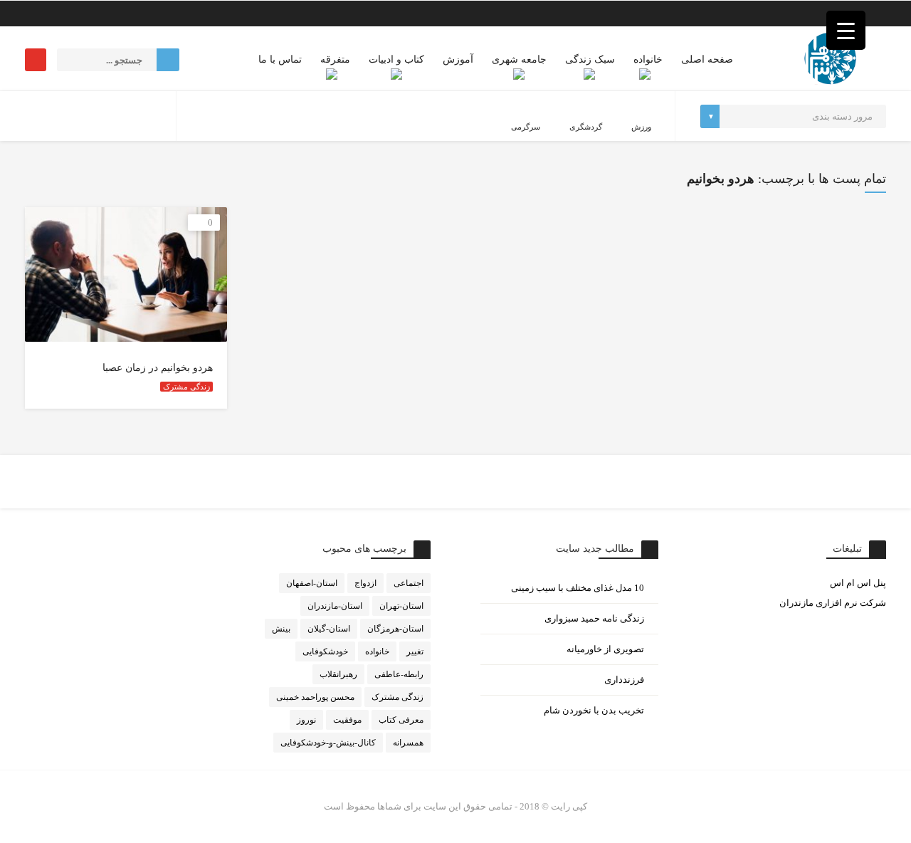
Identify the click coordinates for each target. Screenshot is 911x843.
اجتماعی (408, 583)
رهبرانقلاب (338, 674)
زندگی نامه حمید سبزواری (594, 618)
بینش (281, 629)
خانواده (648, 59)
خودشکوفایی (325, 651)
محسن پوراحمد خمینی (315, 697)
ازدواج (365, 583)
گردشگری (585, 126)
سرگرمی (525, 126)
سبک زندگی (590, 59)
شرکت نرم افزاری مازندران (832, 602)
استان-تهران (401, 606)
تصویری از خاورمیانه (605, 649)
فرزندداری (624, 679)
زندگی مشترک (186, 386)
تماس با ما (280, 59)
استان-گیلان (328, 629)
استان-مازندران (334, 606)
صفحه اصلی (707, 59)
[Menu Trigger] (845, 30)
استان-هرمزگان (395, 629)
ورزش (641, 126)
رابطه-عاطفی (398, 674)
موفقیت (347, 720)
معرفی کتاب (401, 720)
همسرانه (408, 743)
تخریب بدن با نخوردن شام (594, 710)
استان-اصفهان (311, 583)
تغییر (414, 651)
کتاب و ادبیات (396, 59)
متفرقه (335, 59)
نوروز (306, 720)
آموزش (458, 59)
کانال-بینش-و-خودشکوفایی (328, 743)
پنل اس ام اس (858, 582)
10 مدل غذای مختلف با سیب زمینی (577, 587)
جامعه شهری (519, 59)
